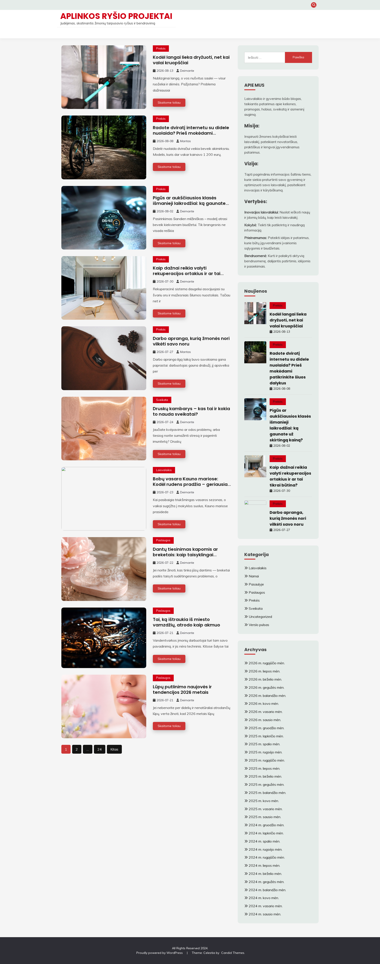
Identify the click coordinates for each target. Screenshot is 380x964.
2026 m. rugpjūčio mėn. (267, 663)
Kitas (114, 749)
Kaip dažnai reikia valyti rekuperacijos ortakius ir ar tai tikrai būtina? (186, 273)
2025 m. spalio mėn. (264, 744)
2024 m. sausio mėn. (265, 914)
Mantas (185, 141)
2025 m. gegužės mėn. (266, 784)
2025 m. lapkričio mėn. (266, 736)
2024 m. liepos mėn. (264, 865)
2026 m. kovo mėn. (264, 703)
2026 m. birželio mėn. (265, 679)
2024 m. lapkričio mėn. (266, 833)
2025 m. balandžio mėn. (267, 792)
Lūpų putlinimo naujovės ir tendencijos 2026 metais (182, 689)
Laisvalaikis (164, 470)
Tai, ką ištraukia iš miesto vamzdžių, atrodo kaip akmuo (186, 622)
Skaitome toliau (169, 103)
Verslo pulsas (259, 624)
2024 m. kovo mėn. (264, 898)
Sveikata (162, 400)
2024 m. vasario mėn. (266, 906)
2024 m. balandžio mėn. (267, 890)
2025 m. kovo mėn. (264, 801)
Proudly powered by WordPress (160, 953)
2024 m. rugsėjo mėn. (265, 849)
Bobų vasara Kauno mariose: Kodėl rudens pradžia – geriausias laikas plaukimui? (191, 484)
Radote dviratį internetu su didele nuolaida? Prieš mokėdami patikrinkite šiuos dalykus (191, 133)
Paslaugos (163, 540)
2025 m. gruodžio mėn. (266, 728)
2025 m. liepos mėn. (264, 768)
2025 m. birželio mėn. (265, 776)
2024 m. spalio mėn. (264, 841)
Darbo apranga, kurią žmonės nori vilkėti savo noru (191, 341)
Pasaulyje (256, 584)
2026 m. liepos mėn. (264, 671)
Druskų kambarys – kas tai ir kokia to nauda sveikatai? (191, 411)
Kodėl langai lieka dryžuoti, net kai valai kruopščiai (191, 60)
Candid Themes (232, 953)
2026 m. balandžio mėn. (267, 695)
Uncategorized (260, 616)
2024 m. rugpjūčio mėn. (267, 857)
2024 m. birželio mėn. (265, 873)
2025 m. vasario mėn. (266, 809)
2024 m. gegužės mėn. (266, 882)
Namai (254, 576)
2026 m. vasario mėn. (266, 711)
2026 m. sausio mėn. (265, 720)
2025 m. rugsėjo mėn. (265, 752)
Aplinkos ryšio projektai (116, 16)
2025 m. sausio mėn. (265, 817)
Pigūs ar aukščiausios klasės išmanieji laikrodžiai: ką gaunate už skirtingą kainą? (189, 203)
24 (99, 749)
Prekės (161, 48)
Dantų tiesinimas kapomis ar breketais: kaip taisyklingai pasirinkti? (185, 554)
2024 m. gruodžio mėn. (266, 825)
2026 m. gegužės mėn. (266, 687)
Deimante (187, 71)
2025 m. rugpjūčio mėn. (267, 760)
